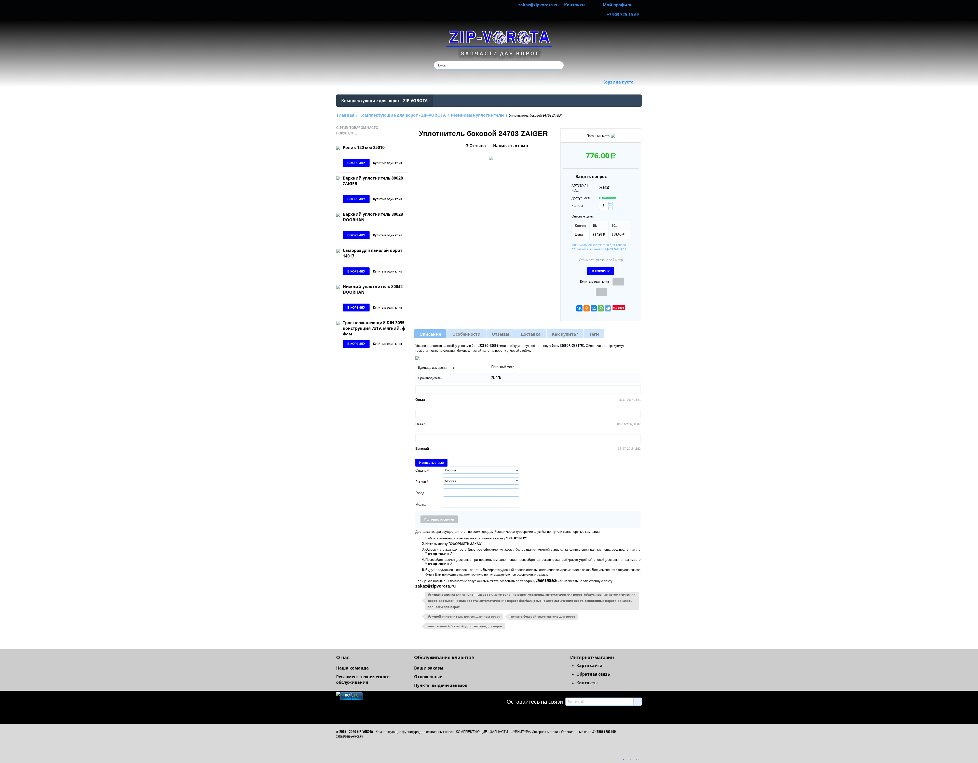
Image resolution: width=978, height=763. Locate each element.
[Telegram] (608, 308)
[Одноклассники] (586, 308)
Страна (420, 470)
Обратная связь (593, 674)
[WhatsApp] (601, 308)
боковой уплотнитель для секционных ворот (464, 616)
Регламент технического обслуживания (363, 679)
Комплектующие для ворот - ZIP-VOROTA (384, 100)
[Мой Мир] (594, 308)
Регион (420, 481)
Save (621, 307)
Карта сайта (589, 665)
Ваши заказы (428, 668)
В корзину (600, 271)
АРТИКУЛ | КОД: (580, 188)
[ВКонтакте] (579, 308)
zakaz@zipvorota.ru (435, 586)
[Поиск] (560, 65)
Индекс (421, 504)
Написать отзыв (510, 145)
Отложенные (428, 676)
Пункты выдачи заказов (440, 685)
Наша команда (352, 668)
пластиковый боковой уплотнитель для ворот (465, 626)
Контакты (587, 683)
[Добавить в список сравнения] (601, 292)
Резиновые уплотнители (477, 115)
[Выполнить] (637, 701)
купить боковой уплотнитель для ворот (543, 616)
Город (419, 492)
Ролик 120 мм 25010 (364, 147)
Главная (345, 115)
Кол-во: (577, 205)
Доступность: (582, 198)
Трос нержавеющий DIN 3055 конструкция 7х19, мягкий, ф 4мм (374, 328)
